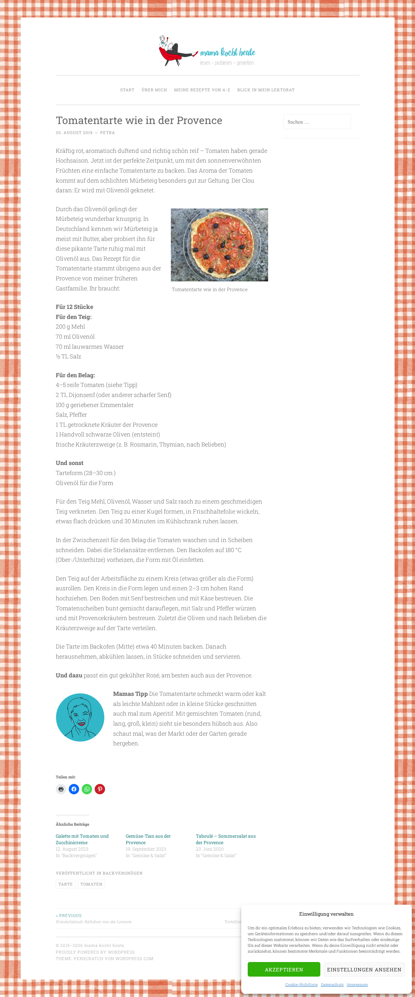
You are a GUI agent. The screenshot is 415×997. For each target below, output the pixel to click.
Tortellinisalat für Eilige (246, 918)
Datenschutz (332, 984)
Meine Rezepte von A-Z (202, 89)
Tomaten (91, 884)
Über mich (154, 89)
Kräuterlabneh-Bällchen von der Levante (93, 918)
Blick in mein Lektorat (266, 89)
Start (127, 89)
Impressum (357, 984)
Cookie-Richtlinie (301, 984)
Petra (107, 132)
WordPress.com (134, 958)
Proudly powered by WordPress (95, 952)
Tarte (65, 884)
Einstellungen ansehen (364, 969)
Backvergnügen (123, 873)
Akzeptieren (284, 969)
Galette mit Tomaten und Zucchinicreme (82, 839)
